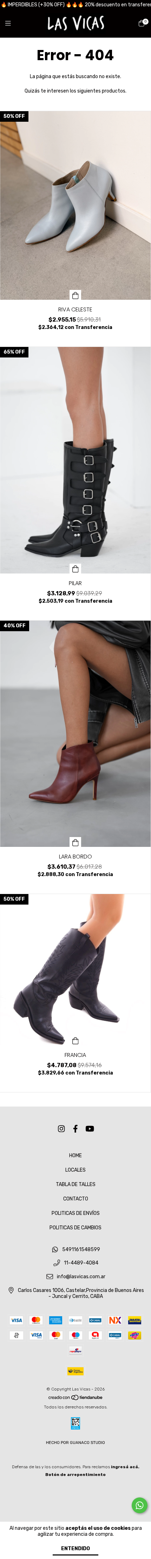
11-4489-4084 (81, 1263)
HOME (75, 1156)
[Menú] (12, 23)
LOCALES (75, 1170)
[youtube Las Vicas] (90, 1129)
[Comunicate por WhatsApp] (139, 1505)
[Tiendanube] (76, 1399)
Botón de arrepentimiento (75, 1474)
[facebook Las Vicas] (75, 1129)
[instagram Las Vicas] (61, 1129)
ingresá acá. (125, 1466)
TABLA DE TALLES (76, 1184)
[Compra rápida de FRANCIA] (75, 1040)
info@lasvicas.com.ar (81, 1277)
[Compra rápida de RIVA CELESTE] (75, 295)
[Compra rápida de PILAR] (75, 568)
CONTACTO (75, 1199)
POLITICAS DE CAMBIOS (75, 1228)
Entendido (75, 1549)
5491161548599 (81, 1250)
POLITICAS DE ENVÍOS (76, 1213)
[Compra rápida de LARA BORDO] (75, 842)
